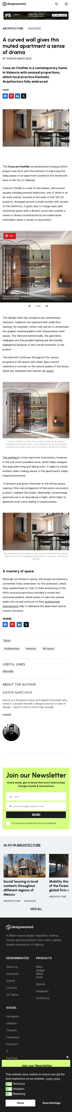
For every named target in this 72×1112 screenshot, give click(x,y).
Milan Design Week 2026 (40, 972)
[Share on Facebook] (5, 96)
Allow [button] (20, 1102)
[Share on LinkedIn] (17, 96)
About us (12, 967)
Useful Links (14, 664)
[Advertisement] (37, 154)
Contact (11, 987)
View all (36, 908)
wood (49, 371)
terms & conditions (46, 823)
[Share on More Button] (29, 96)
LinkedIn (11, 1023)
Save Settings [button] (51, 1102)
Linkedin (7, 714)
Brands (40, 984)
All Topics (12, 994)
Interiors (31, 648)
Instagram (12, 1016)
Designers (42, 991)
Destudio (8, 671)
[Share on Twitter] (23, 96)
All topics (48, 648)
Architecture (13, 28)
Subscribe (12, 973)
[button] (9, 1084)
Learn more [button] (53, 1078)
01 (37, 305)
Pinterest (12, 1044)
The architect (11, 457)
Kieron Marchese (19, 58)
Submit (10, 980)
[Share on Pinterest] (11, 96)
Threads (11, 1030)
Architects (42, 998)
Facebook (12, 1037)
